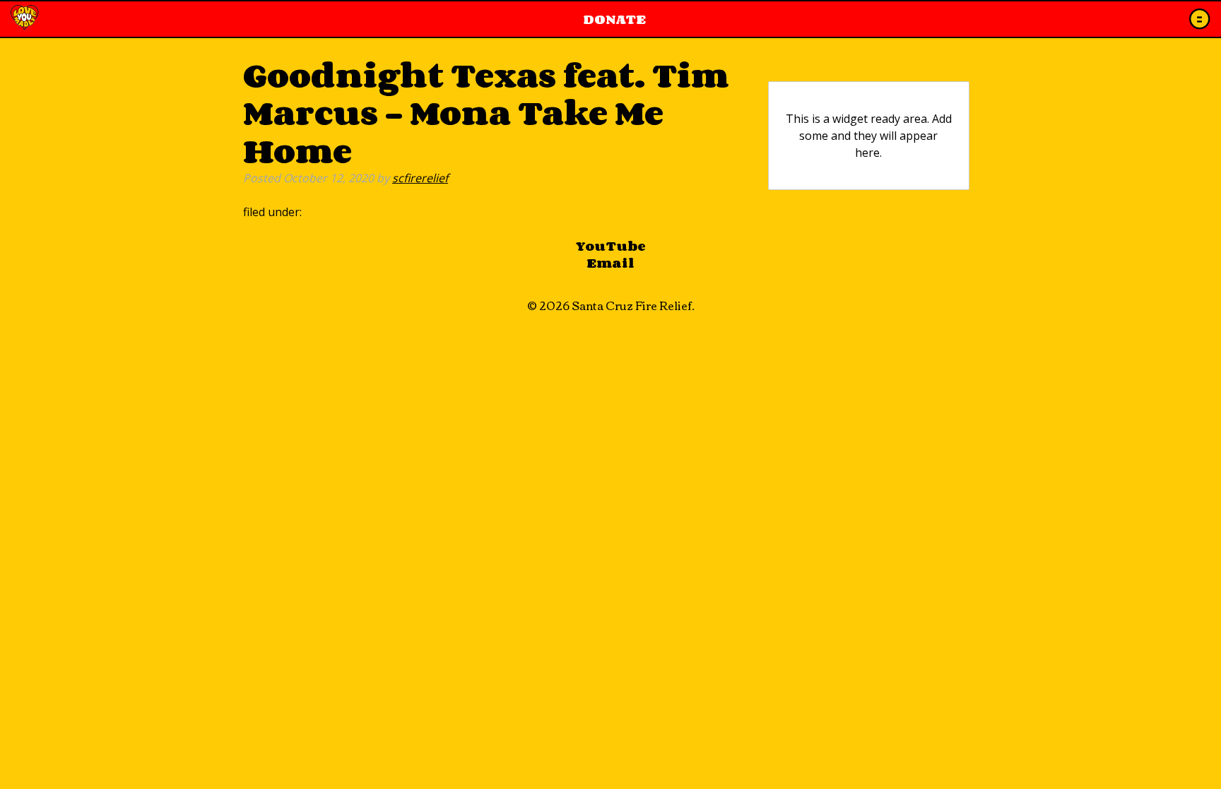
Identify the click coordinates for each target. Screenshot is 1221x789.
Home (25, 19)
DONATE (614, 19)
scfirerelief (420, 178)
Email (610, 262)
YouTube (610, 245)
